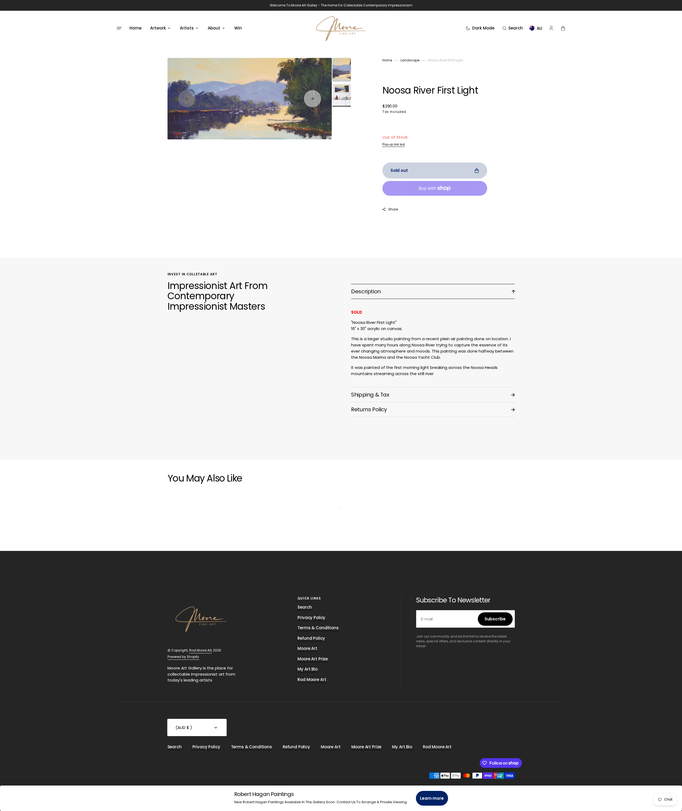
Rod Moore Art (200, 650)
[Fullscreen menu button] (119, 28)
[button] (512, 28)
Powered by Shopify (183, 656)
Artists (187, 28)
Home (387, 60)
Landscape (410, 60)
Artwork (158, 28)
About (214, 28)
